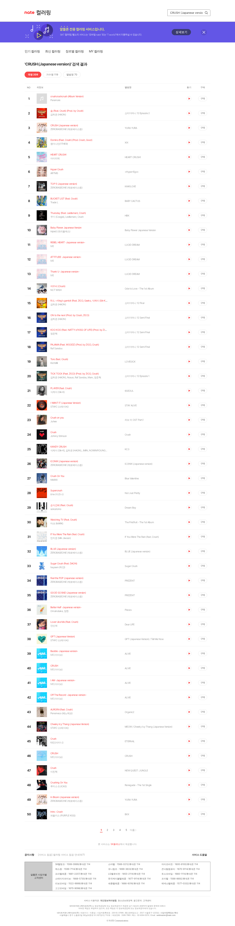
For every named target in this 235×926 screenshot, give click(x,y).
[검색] (206, 12)
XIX (126, 142)
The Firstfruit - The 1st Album (139, 522)
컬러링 (45, 12)
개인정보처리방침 (108, 900)
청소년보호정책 (125, 900)
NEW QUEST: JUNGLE (136, 770)
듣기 (189, 98)
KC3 (127, 449)
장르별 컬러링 (75, 51)
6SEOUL (129, 390)
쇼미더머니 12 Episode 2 (137, 113)
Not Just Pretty (132, 493)
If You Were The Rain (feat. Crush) (142, 536)
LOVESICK (130, 361)
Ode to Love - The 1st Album (139, 288)
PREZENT (130, 580)
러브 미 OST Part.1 (134, 419)
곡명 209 (33, 74)
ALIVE (128, 653)
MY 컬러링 (96, 51)
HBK (127, 215)
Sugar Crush (131, 566)
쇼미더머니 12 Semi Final (137, 317)
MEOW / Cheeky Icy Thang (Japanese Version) (148, 726)
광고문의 (137, 900)
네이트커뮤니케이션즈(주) (81, 906)
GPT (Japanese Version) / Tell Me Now (144, 639)
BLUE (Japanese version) (137, 551)
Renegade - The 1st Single (138, 785)
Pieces (128, 609)
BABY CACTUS (132, 200)
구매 (202, 98)
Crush (128, 434)
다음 (132, 829)
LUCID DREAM (132, 244)
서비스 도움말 (199, 854)
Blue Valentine (132, 478)
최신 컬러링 (52, 51)
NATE (29, 12)
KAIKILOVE (130, 186)
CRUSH (128, 755)
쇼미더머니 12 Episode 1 (137, 376)
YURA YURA (131, 127)
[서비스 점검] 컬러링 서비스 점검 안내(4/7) (61, 854)
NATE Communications (118, 920)
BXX (127, 814)
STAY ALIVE (131, 405)
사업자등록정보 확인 (169, 913)
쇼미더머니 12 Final (134, 303)
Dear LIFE (130, 624)
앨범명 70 (71, 74)
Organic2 (129, 712)
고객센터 (147, 900)
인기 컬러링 (32, 51)
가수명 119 (52, 74)
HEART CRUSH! (133, 157)
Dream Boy (130, 507)
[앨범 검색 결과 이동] (153, 171)
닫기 (204, 32)
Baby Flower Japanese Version (140, 230)
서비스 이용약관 (91, 900)
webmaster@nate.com (166, 915)
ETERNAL (130, 741)
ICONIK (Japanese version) (138, 463)
